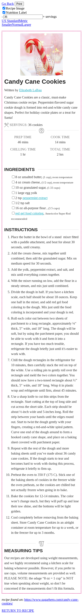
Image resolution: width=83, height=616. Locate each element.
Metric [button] (23, 21)
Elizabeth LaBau (30, 90)
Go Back (8, 3)
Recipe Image (15, 8)
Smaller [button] (7, 24)
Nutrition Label (16, 12)
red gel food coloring (29, 213)
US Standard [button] (10, 21)
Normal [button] (17, 24)
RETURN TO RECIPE (18, 610)
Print (19, 3)
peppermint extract (35, 198)
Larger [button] (26, 24)
